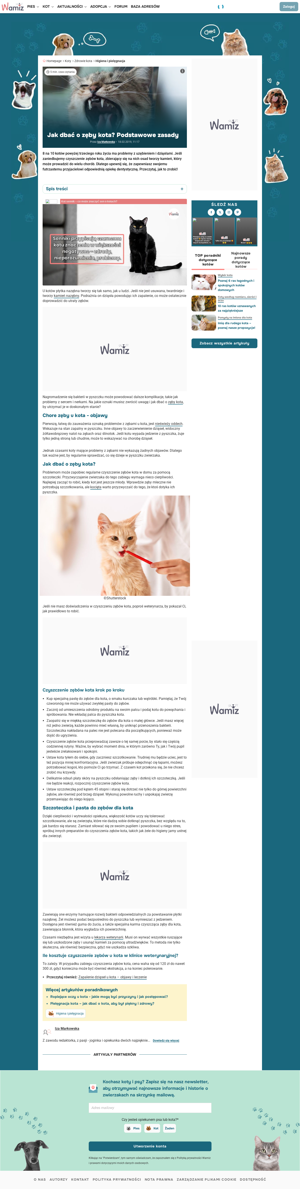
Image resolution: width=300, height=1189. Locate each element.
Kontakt (80, 1179)
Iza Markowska (106, 141)
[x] (220, 212)
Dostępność (253, 1179)
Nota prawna (159, 1179)
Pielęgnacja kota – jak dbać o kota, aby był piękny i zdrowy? (102, 1003)
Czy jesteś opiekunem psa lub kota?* (150, 1120)
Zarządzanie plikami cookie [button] (206, 1179)
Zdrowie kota (83, 61)
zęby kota (175, 402)
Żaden (169, 1128)
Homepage (54, 61)
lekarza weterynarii (108, 937)
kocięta (95, 487)
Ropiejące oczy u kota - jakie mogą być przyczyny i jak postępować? (109, 996)
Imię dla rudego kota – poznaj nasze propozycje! (236, 325)
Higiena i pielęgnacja (110, 61)
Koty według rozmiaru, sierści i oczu (237, 298)
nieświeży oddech (169, 424)
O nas (40, 1179)
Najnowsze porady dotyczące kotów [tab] (241, 260)
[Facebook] (211, 212)
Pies (136, 1128)
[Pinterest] (237, 212)
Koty (68, 61)
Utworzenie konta (150, 1146)
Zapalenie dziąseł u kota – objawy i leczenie (112, 977)
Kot (156, 1128)
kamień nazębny (66, 296)
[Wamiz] (13, 6)
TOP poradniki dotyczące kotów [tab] (208, 260)
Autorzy (59, 1179)
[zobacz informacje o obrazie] (182, 71)
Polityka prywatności (117, 1179)
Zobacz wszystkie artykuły (224, 343)
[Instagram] (228, 212)
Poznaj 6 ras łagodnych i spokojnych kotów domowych (236, 285)
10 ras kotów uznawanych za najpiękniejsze (237, 308)
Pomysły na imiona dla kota (235, 317)
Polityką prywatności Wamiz (194, 1158)
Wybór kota (225, 275)
